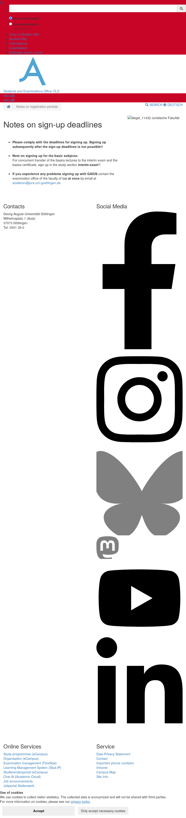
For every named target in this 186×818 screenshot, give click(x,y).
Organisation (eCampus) (21, 758)
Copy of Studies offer (24, 34)
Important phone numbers (115, 763)
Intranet (102, 767)
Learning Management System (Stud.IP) (32, 767)
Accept (38, 810)
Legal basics (18, 48)
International (18, 43)
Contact (102, 758)
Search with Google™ (27, 18)
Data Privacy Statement (113, 754)
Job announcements (18, 781)
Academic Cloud (27, 776)
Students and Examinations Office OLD (31, 91)
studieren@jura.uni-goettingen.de (36, 182)
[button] (8, 95)
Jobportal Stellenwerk (18, 785)
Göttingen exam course (26, 52)
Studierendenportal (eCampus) (25, 772)
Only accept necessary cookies (103, 810)
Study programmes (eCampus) (25, 754)
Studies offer (18, 38)
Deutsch (174, 104)
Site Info (102, 776)
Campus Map (106, 772)
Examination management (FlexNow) (30, 763)
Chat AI (8, 776)
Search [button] (156, 104)
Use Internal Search (26, 24)
